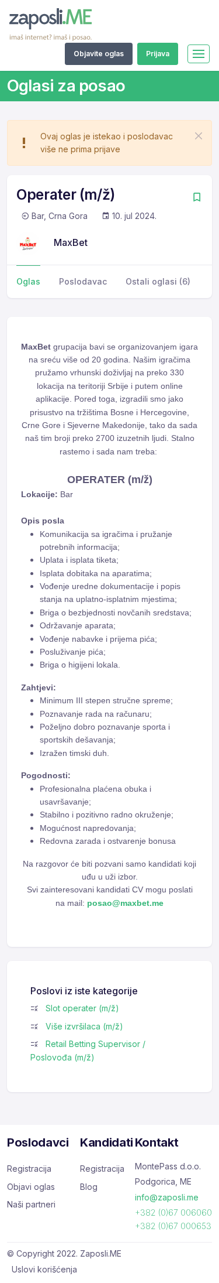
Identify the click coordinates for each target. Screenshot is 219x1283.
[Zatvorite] (198, 136)
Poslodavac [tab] (83, 281)
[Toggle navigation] (198, 54)
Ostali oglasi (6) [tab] (158, 281)
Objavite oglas (99, 53)
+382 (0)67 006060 (173, 1212)
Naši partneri (31, 1204)
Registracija (29, 1168)
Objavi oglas (31, 1187)
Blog (89, 1187)
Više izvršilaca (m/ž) (84, 1026)
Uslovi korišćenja (44, 1269)
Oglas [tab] (28, 281)
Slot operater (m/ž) (82, 1008)
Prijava (157, 53)
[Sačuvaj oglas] (197, 198)
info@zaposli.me (167, 1197)
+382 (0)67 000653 (173, 1226)
